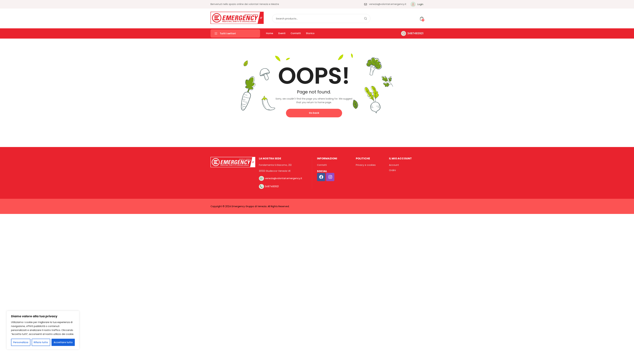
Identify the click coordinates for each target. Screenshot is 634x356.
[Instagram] (330, 177)
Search (365, 18)
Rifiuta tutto (41, 342)
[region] (43, 330)
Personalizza (20, 342)
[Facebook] (321, 177)
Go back (314, 113)
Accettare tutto (63, 342)
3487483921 (415, 33)
